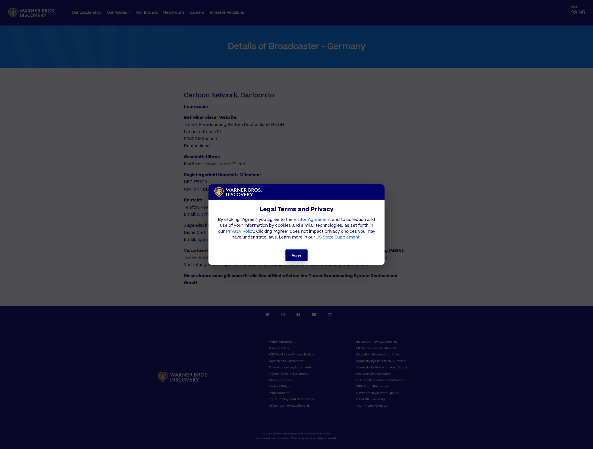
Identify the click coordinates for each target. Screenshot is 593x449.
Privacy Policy (240, 231)
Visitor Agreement (312, 220)
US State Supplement (338, 237)
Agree (297, 255)
